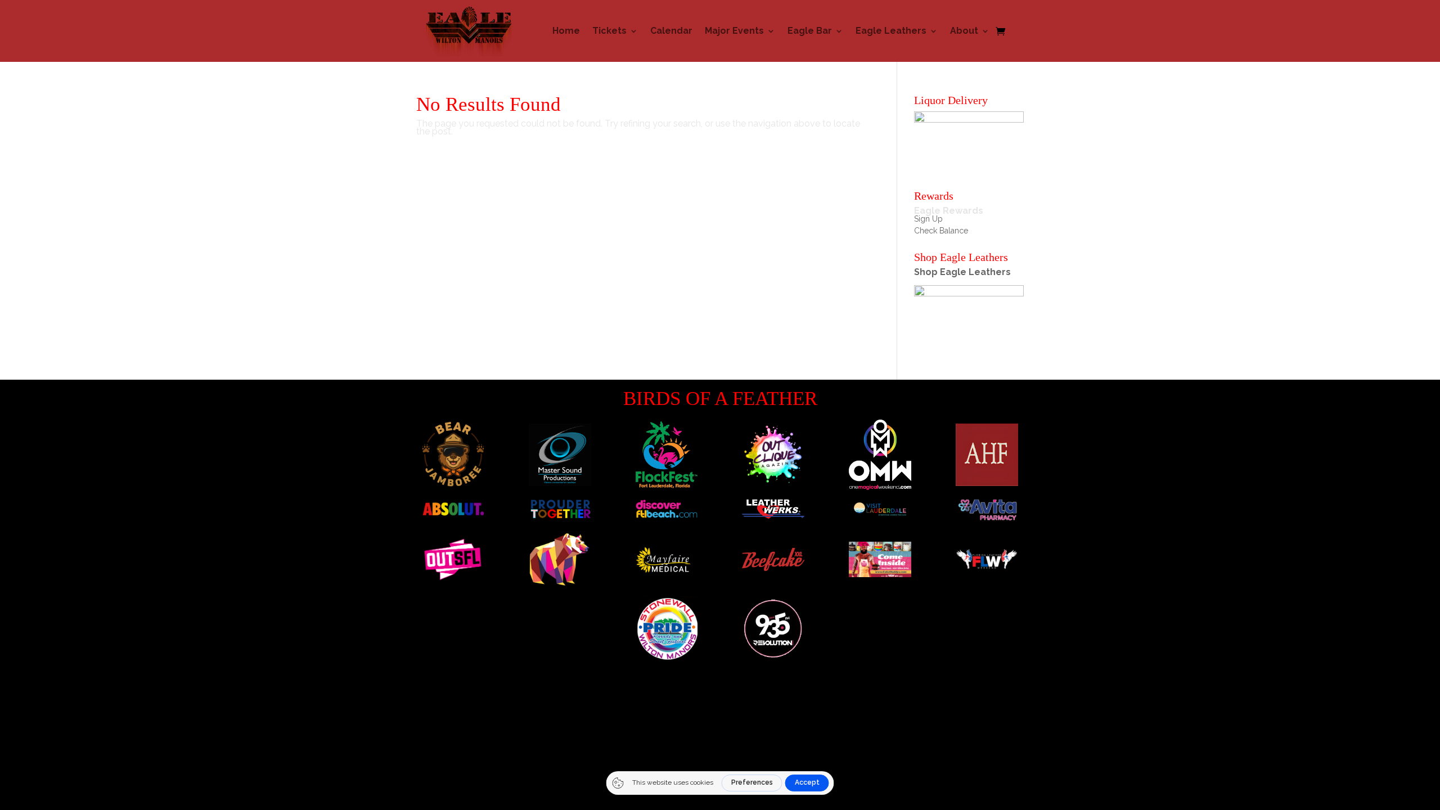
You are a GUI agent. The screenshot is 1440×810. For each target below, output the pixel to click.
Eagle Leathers (891, 30)
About (964, 30)
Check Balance (941, 230)
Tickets (609, 30)
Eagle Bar (810, 30)
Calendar (671, 30)
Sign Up (928, 218)
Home (566, 30)
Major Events (734, 30)
